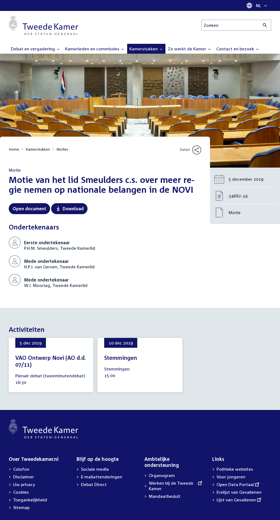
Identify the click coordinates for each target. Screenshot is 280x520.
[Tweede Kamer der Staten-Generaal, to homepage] (43, 25)
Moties (62, 149)
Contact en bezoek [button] (235, 48)
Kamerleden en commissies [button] (92, 48)
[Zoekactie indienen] (265, 25)
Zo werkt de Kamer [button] (187, 48)
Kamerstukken (38, 149)
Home (14, 149)
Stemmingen (120, 357)
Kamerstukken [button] (144, 48)
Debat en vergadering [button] (33, 48)
